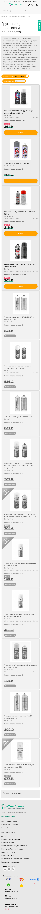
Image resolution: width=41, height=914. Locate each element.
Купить (20, 133)
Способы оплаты (7, 842)
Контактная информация (10, 862)
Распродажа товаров (9, 821)
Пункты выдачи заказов (10, 839)
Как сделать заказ (8, 833)
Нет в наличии (10, 336)
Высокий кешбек (7, 828)
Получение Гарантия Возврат (12, 849)
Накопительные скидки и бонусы (14, 846)
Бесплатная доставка (9, 825)
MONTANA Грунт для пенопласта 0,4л (18, 417)
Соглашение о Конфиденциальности (15, 859)
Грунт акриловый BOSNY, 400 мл (16, 163)
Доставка (5, 836)
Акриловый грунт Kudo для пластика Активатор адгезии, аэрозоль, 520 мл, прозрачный (18, 465)
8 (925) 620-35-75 (13, 1)
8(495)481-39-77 (11, 898)
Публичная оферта (8, 855)
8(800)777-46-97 (11, 892)
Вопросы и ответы (8, 852)
